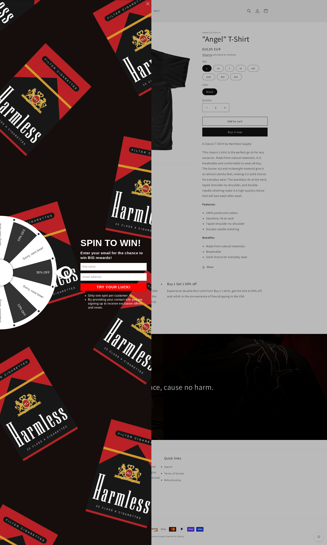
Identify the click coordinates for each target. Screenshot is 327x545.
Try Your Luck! (113, 287)
